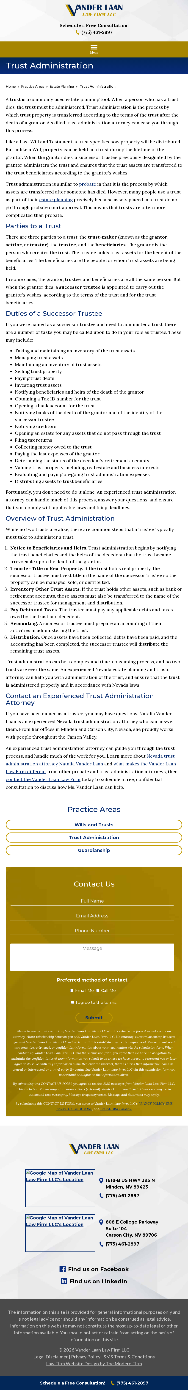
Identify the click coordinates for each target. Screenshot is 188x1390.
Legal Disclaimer (50, 1356)
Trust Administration (94, 837)
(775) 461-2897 (96, 32)
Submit (94, 1017)
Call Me (108, 990)
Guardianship (94, 850)
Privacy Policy (85, 1356)
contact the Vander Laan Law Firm (43, 779)
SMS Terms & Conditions (129, 1356)
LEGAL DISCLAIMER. (116, 1109)
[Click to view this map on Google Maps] (60, 1188)
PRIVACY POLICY (151, 1104)
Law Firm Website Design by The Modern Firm (94, 1363)
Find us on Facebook (98, 1269)
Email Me (84, 990)
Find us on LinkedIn (98, 1281)
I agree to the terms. (96, 1002)
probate (87, 184)
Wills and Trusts (94, 824)
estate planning (56, 199)
